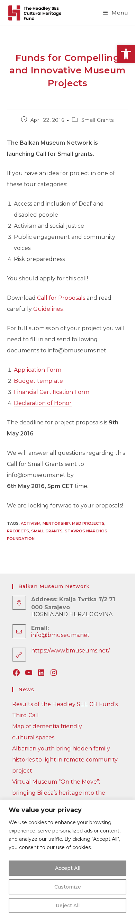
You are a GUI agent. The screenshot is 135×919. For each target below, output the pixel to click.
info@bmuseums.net (60, 635)
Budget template (38, 381)
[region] (67, 859)
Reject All (68, 905)
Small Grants (97, 120)
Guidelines (48, 309)
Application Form (37, 370)
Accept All (67, 868)
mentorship (56, 523)
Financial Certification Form (51, 392)
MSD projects (88, 523)
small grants (47, 531)
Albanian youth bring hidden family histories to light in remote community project (65, 759)
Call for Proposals (61, 298)
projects (18, 531)
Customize (67, 887)
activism (30, 523)
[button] (126, 54)
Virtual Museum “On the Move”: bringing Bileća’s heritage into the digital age (58, 792)
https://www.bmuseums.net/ (70, 650)
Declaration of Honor (43, 403)
